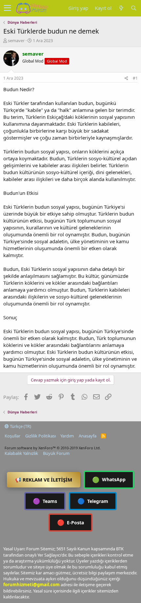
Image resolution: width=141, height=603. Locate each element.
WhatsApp (109, 480)
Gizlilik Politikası (40, 436)
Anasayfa (87, 436)
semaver (16, 40)
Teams (45, 501)
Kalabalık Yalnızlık (21, 453)
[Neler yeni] (121, 8)
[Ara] (133, 8)
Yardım (67, 436)
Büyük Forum (56, 453)
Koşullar (12, 436)
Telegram (92, 501)
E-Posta (70, 522)
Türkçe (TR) (20, 426)
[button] (7, 8)
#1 (135, 78)
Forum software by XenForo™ (53, 447)
